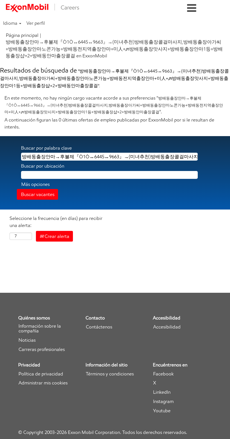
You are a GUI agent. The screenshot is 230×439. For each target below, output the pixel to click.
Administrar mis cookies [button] (43, 383)
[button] (191, 8)
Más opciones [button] (35, 184)
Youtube (162, 410)
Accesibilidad (167, 327)
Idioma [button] (11, 23)
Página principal (22, 35)
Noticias (27, 340)
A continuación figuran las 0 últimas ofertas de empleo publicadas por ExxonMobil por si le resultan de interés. (109, 123)
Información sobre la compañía (40, 328)
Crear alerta (56, 236)
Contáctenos (99, 327)
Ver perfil (35, 23)
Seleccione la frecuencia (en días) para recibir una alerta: (56, 221)
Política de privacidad (41, 374)
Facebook (163, 374)
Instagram (163, 401)
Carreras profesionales (42, 349)
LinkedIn (162, 392)
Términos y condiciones (110, 374)
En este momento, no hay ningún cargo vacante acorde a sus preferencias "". (113, 104)
